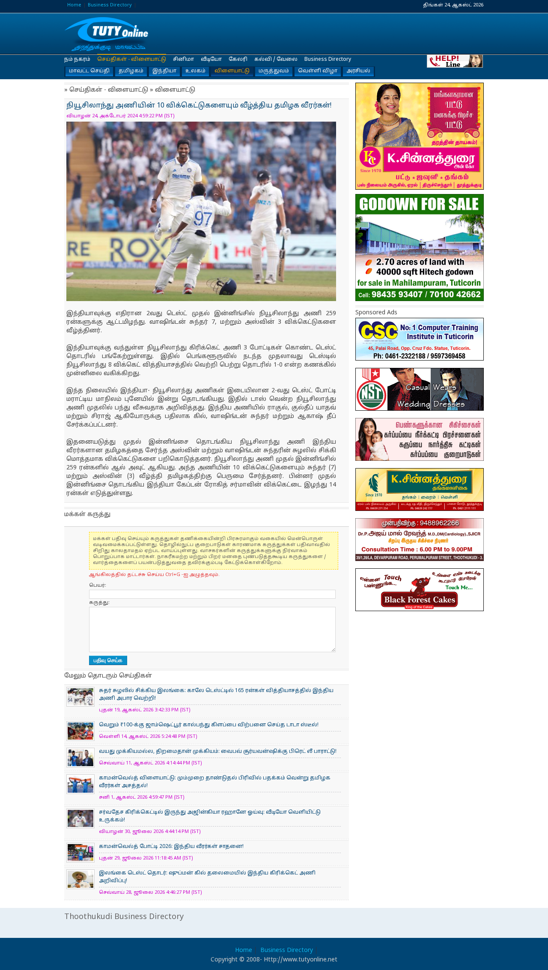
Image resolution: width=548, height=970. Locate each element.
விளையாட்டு (232, 71)
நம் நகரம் (77, 60)
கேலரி (238, 60)
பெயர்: (97, 585)
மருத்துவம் (274, 71)
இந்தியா (164, 71)
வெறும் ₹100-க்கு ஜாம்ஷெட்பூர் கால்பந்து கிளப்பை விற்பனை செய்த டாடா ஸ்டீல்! (209, 725)
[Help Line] (455, 60)
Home (74, 5)
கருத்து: (99, 603)
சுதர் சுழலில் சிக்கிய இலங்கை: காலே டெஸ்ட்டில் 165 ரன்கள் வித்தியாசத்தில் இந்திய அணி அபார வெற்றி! (216, 694)
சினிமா (183, 60)
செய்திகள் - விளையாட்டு (131, 60)
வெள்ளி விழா (317, 71)
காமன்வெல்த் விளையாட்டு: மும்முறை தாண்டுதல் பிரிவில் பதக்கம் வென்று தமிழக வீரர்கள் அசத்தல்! (215, 782)
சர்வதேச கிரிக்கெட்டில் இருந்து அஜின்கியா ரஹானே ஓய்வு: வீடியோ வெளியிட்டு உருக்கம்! (210, 816)
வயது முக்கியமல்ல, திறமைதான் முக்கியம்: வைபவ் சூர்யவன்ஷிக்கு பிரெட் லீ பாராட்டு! (218, 752)
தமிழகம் (131, 71)
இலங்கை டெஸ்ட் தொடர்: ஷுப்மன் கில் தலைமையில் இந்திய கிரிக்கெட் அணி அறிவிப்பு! (207, 877)
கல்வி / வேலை (276, 60)
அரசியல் (358, 71)
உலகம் (195, 71)
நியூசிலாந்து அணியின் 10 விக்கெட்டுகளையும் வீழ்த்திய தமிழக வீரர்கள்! (107, 34)
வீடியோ (211, 60)
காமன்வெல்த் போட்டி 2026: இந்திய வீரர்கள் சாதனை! (171, 847)
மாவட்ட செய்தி (89, 71)
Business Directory (110, 5)
